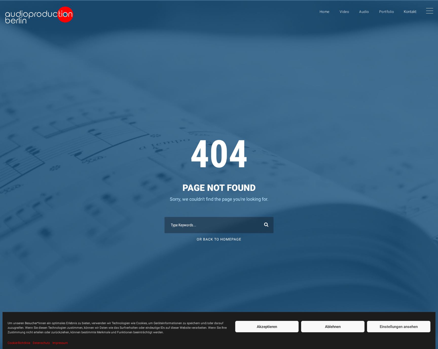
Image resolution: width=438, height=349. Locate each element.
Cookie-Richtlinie (19, 343)
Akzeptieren (267, 326)
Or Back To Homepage (219, 239)
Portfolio (386, 12)
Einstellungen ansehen (399, 326)
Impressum (60, 343)
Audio (364, 12)
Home (325, 12)
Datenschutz (41, 343)
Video (344, 12)
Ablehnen (333, 326)
